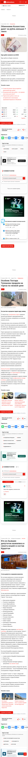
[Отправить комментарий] (24, 178)
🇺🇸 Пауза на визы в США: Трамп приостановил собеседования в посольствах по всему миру (12, 232)
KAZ (26, 2)
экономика (6, 148)
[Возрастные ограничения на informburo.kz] (20, 2)
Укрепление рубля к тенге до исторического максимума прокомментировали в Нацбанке (12, 97)
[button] (23, 5)
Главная (3, 9)
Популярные (8, 481)
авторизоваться (13, 175)
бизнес (19, 437)
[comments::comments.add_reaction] (4, 494)
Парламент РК (15, 741)
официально (20, 278)
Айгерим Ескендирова (15, 538)
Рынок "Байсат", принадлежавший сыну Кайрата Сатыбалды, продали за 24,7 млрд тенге (20, 404)
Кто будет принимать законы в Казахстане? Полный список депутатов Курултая (7, 704)
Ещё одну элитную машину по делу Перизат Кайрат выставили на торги (7, 403)
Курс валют (15, 148)
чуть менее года (13, 663)
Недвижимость (7, 446)
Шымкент (19, 440)
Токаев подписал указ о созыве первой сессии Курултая (20, 702)
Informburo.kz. (5, 590)
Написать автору (22, 35)
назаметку (13, 23)
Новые (20, 481)
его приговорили (15, 372)
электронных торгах (14, 314)
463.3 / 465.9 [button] (7, 5)
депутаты (6, 744)
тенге (5, 151)
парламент (6, 741)
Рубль (22, 148)
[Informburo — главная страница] (9, 2)
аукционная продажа (9, 437)
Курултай (13, 744)
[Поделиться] (25, 754)
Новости (8, 9)
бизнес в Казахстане (9, 440)
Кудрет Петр (13, 278)
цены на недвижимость (9, 443)
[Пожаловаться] (24, 485)
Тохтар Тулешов (5, 369)
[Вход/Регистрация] (23, 2)
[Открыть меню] (2, 2)
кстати (23, 538)
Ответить (6, 491)
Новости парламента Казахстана (12, 738)
